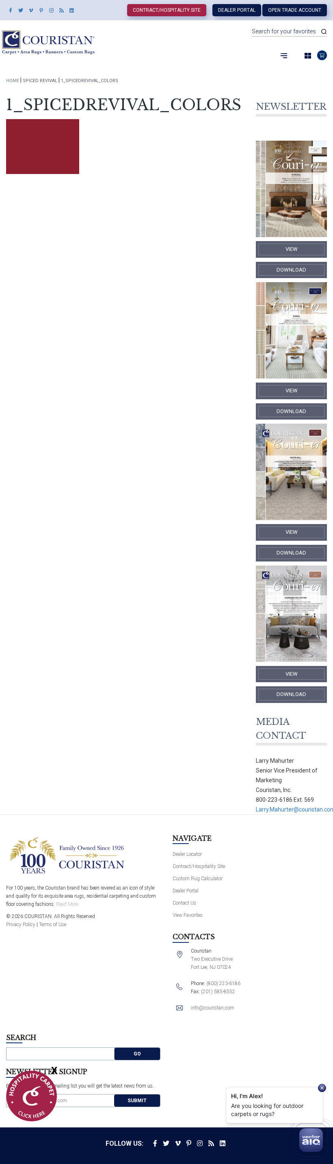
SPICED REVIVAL (40, 80)
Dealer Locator (187, 854)
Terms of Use (52, 924)
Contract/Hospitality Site (167, 10)
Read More (67, 904)
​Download (291, 270)
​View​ (291, 249)
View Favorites (188, 915)
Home (12, 80)
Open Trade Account (294, 10)
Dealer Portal (236, 10)
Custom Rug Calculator (198, 878)
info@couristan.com (212, 1008)
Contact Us (184, 903)
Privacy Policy (20, 924)
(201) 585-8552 (218, 991)
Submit (137, 1100)
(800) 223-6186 (223, 983)
